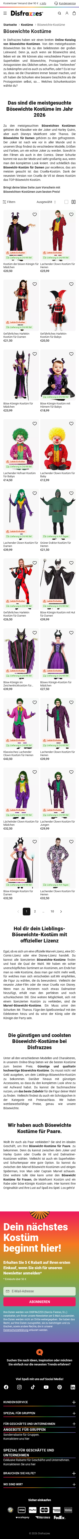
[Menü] (5, 13)
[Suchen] (59, 13)
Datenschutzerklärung (15, 1330)
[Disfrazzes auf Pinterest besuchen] (59, 1387)
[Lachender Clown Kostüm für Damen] (21, 514)
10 (52, 911)
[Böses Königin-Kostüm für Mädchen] (58, 654)
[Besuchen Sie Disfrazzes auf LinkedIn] (73, 1387)
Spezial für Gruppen (19, 1413)
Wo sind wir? (13, 1484)
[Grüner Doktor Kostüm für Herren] (58, 514)
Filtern (11, 202)
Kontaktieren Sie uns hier (19, 1464)
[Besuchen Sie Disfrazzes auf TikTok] (33, 1387)
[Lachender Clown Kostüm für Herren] (58, 235)
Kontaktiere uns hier (16, 1438)
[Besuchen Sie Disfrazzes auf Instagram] (19, 1387)
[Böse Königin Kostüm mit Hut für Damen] (58, 584)
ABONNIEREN (39, 1302)
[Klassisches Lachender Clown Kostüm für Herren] (21, 723)
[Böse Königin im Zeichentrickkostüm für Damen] (21, 654)
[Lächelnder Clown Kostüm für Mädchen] (21, 793)
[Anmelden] (67, 13)
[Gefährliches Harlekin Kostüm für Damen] (21, 305)
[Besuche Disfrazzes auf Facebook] (6, 1387)
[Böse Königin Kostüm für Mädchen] (21, 375)
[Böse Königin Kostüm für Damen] (21, 863)
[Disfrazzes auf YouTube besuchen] (46, 1387)
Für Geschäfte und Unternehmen (29, 1423)
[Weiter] (61, 911)
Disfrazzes (44, 1533)
